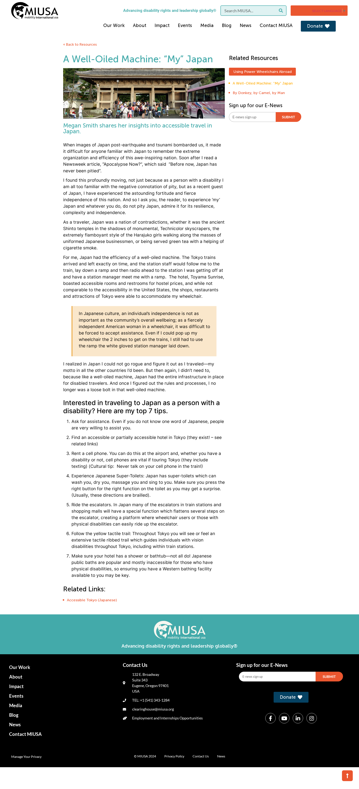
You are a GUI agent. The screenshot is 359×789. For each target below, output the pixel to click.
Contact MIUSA (276, 25)
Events (185, 25)
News (245, 25)
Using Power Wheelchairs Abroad (262, 71)
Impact (162, 25)
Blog (226, 25)
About (139, 25)
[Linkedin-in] (298, 718)
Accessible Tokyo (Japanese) (92, 600)
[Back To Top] (347, 775)
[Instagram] (311, 718)
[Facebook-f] (270, 718)
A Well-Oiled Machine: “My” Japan (263, 83)
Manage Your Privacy (26, 756)
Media (207, 25)
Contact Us (201, 756)
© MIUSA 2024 (145, 756)
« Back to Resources (80, 44)
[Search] (281, 10)
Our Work (114, 25)
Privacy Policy (174, 756)
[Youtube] (284, 718)
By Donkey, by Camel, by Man (259, 93)
